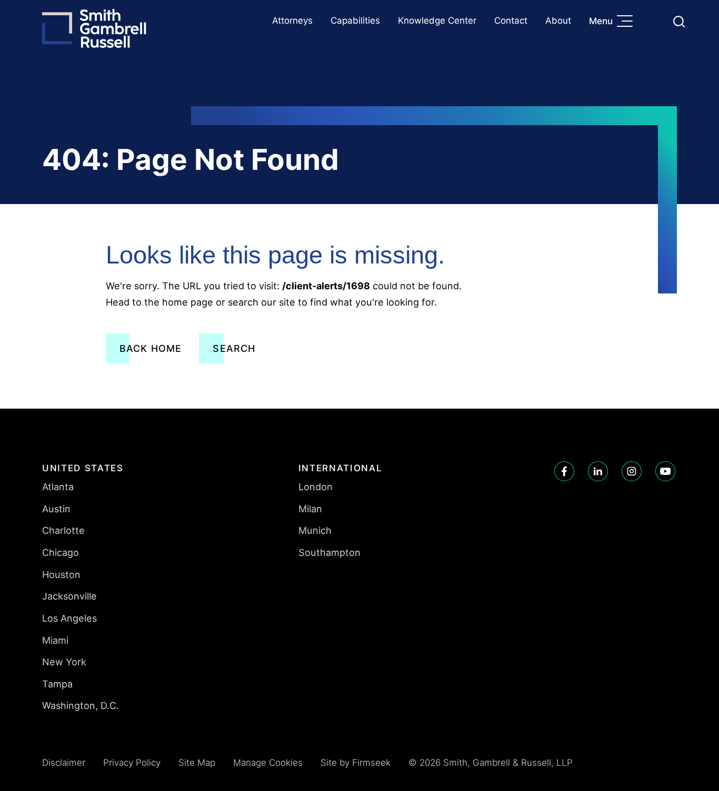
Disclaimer (63, 762)
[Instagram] (632, 471)
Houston (61, 574)
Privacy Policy (132, 762)
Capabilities (355, 20)
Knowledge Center (437, 20)
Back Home (150, 348)
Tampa (57, 683)
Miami (55, 640)
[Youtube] (665, 471)
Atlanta (58, 486)
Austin (56, 508)
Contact (510, 20)
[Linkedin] (598, 471)
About (558, 20)
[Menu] (627, 22)
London (315, 486)
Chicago (60, 552)
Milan (310, 508)
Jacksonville (69, 596)
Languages (654, 21)
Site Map (196, 762)
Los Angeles (69, 618)
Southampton (329, 552)
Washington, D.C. (80, 705)
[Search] (679, 21)
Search (234, 348)
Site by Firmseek (356, 762)
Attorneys (292, 20)
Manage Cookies (268, 762)
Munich (315, 530)
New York (64, 661)
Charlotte (63, 530)
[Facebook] (564, 471)
